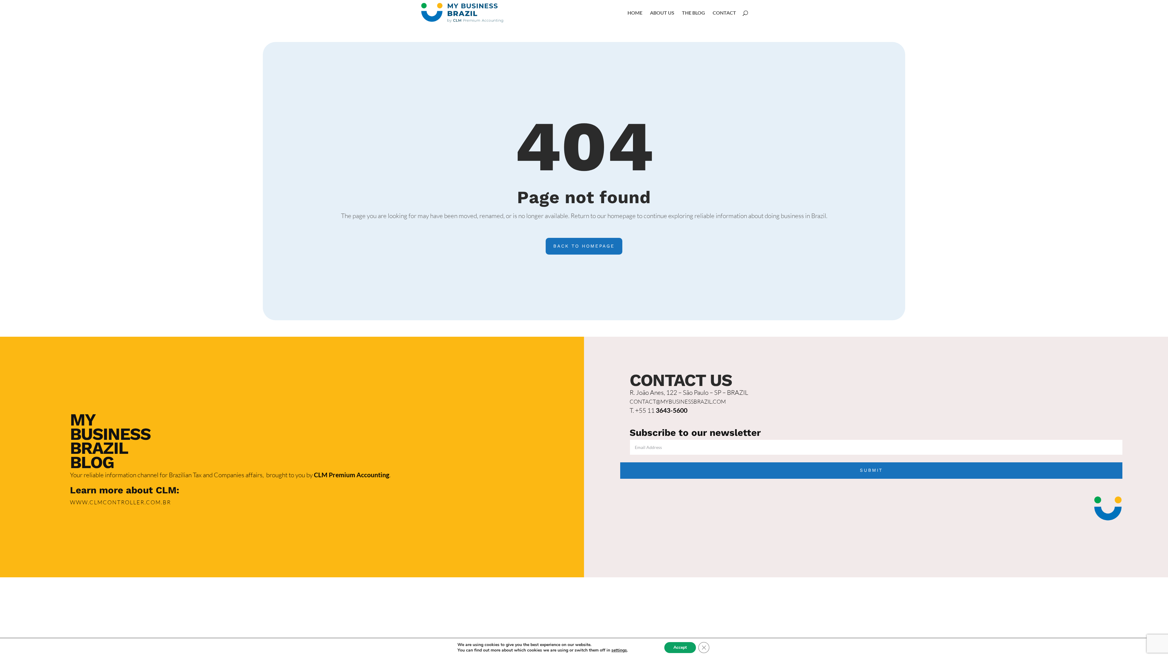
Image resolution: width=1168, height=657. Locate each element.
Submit (871, 470)
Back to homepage (584, 246)
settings (619, 650)
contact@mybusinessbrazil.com (678, 401)
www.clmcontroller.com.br (120, 502)
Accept (680, 647)
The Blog (693, 13)
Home (634, 13)
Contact (724, 13)
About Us (662, 13)
